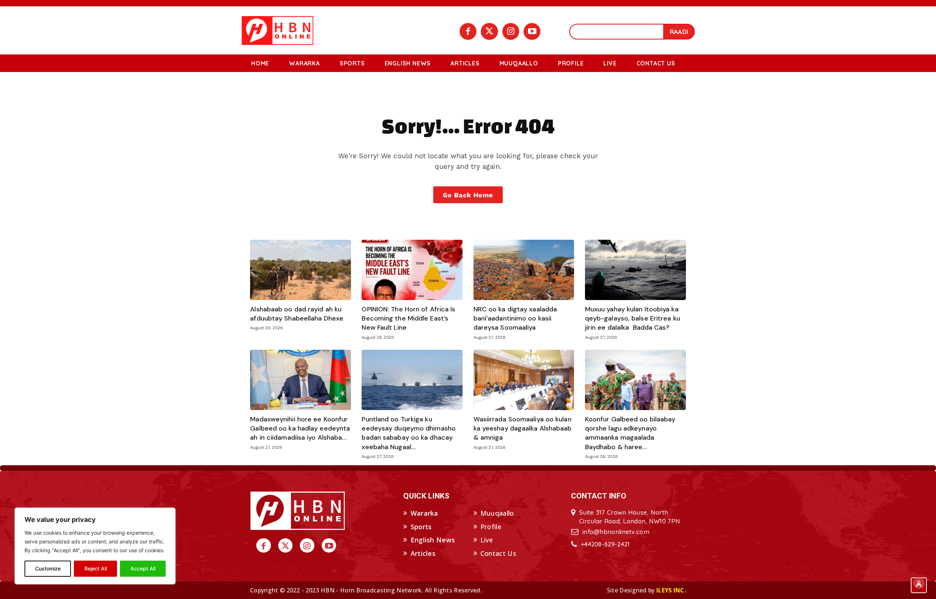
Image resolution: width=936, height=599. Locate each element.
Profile (490, 526)
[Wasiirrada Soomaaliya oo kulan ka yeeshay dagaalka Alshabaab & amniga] (523, 380)
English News (433, 539)
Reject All (95, 568)
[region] (95, 546)
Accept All (143, 568)
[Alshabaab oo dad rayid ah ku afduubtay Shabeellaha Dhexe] (300, 270)
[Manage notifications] (919, 583)
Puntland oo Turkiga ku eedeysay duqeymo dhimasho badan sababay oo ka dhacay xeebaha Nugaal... (409, 433)
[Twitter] (489, 31)
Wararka (424, 513)
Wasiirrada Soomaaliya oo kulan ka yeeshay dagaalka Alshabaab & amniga (522, 428)
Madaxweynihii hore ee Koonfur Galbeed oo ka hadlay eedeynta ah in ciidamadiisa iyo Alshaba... (300, 428)
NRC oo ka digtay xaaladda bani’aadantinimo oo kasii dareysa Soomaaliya (515, 318)
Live (486, 539)
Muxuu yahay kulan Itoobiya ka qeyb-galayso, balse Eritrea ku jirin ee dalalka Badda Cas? (632, 318)
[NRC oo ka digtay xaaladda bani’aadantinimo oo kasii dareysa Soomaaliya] (523, 270)
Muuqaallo (497, 513)
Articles (423, 553)
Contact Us (498, 553)
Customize (48, 568)
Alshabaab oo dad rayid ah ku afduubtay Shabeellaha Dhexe (296, 314)
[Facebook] (468, 31)
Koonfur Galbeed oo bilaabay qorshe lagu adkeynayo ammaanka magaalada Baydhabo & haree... (630, 433)
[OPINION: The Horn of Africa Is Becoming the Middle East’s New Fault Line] (412, 270)
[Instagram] (511, 31)
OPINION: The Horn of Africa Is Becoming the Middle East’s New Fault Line (408, 318)
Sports (421, 526)
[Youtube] (532, 31)
